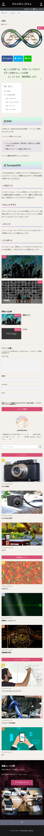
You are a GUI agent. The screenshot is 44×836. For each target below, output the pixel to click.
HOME (5, 13)
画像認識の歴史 (6, 652)
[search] (40, 447)
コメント (5, 356)
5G (3, 755)
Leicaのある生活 (7, 518)
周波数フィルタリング (8, 620)
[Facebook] (7, 59)
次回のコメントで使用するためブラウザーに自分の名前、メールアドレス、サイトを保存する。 (21, 403)
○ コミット (10, 106)
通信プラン (27, 315)
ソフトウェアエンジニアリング (11, 691)
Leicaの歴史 (5, 486)
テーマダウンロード (22, 782)
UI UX (25, 329)
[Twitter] (18, 59)
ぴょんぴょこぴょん (22, 4)
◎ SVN (7, 91)
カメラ (4, 550)
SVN (19, 13)
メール (4, 384)
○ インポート (11, 109)
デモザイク (5, 589)
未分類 (12, 13)
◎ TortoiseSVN (9, 95)
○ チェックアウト (12, 102)
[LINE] (28, 59)
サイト (3, 393)
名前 (4, 376)
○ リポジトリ (11, 98)
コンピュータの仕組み (8, 723)
